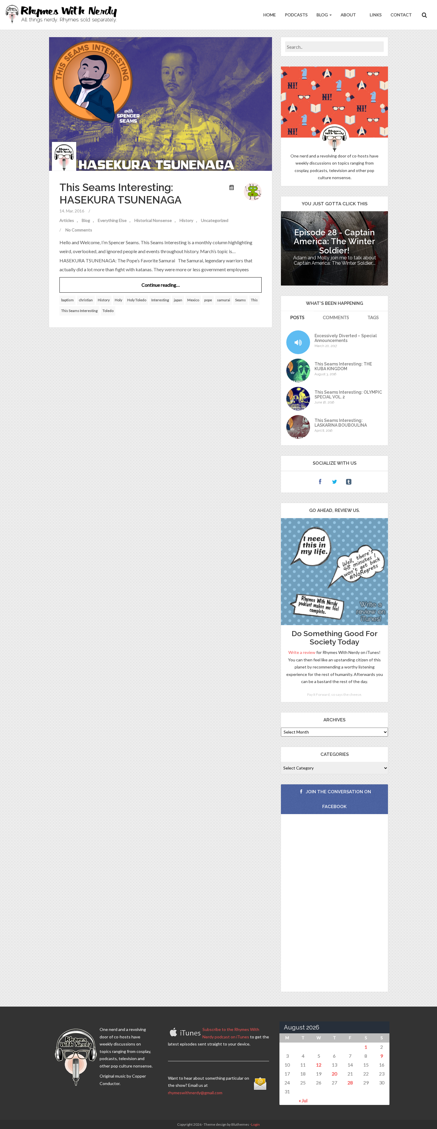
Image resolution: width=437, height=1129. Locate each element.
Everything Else (112, 220)
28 (350, 1082)
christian (86, 300)
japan (178, 300)
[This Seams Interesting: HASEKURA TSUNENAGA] (160, 103)
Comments (336, 317)
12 (318, 1064)
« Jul (303, 1100)
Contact (401, 14)
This (254, 300)
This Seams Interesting (79, 310)
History (186, 220)
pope (208, 300)
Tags (373, 317)
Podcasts (296, 14)
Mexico (193, 300)
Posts (297, 317)
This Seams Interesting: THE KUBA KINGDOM (343, 366)
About (348, 14)
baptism (67, 300)
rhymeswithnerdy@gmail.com (195, 1092)
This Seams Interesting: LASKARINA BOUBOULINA (341, 422)
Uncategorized (214, 220)
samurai (223, 300)
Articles (66, 220)
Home (269, 14)
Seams (240, 300)
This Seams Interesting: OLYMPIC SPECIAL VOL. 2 (348, 394)
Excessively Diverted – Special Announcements (346, 338)
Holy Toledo (136, 300)
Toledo (108, 310)
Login (255, 1124)
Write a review (301, 652)
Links (375, 14)
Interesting (160, 300)
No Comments (78, 229)
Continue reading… (161, 285)
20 (334, 1073)
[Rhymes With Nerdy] (63, 15)
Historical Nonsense (153, 220)
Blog (323, 14)
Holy (118, 300)
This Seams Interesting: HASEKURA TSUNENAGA (120, 193)
